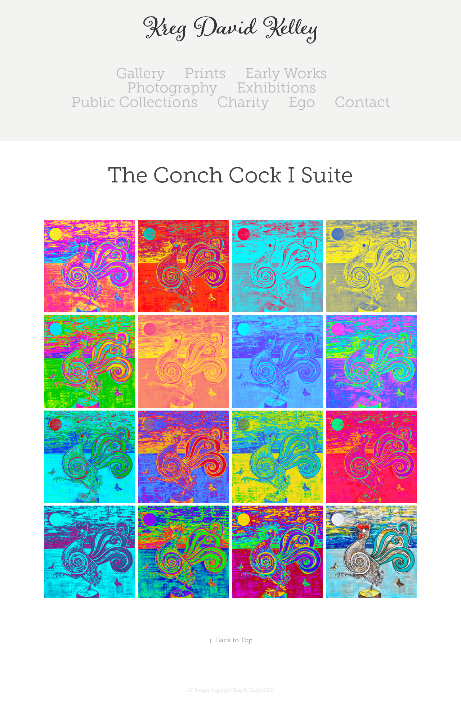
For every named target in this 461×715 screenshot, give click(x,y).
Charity (243, 102)
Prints (205, 73)
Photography (172, 88)
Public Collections (134, 102)
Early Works (286, 73)
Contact (362, 102)
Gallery (140, 73)
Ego (301, 102)
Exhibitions (276, 88)
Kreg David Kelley (230, 28)
